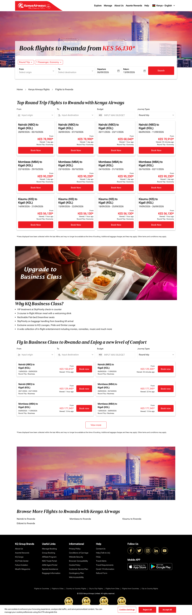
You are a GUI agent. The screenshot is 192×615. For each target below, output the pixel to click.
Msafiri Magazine (22, 569)
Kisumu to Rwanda (131, 519)
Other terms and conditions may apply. (152, 237)
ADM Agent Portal (49, 565)
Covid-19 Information (105, 569)
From (21, 69)
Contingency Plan (76, 573)
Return (126, 69)
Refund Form (101, 573)
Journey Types (143, 109)
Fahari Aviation (21, 565)
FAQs (98, 557)
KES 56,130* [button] (118, 48)
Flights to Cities (58, 589)
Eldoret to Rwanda (26, 523)
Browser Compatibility (78, 561)
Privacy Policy (74, 549)
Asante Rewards (134, 5)
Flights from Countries (130, 589)
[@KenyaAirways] (139, 550)
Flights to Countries (41, 589)
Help (146, 5)
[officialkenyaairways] (147, 550)
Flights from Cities (112, 589)
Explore (98, 5)
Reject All (147, 609)
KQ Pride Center (22, 561)
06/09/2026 (103, 72)
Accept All (167, 609)
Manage (108, 5)
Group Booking (48, 553)
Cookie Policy (74, 565)
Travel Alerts (101, 561)
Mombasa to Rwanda (80, 519)
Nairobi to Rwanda (26, 519)
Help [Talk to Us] (103, 553)
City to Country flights (150, 589)
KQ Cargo (19, 557)
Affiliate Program (49, 557)
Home (20, 89)
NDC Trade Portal (49, 561)
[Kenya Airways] (130, 550)
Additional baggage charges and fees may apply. (119, 237)
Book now (84, 369)
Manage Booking (49, 549)
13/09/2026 (129, 72)
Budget (100, 109)
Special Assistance (50, 569)
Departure (101, 69)
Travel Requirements (104, 565)
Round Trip (24, 62)
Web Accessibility (76, 577)
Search (161, 70)
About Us (119, 5)
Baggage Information (51, 573)
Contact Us (100, 549)
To (59, 69)
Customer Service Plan (78, 569)
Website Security (76, 557)
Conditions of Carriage (78, 553)
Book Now (36, 150)
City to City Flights (96, 589)
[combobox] (35, 72)
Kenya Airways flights (39, 89)
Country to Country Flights (76, 589)
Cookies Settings (127, 609)
